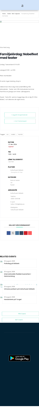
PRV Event (22, 314)
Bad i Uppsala (12, 351)
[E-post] (30, 233)
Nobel (13, 134)
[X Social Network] (13, 233)
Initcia (28, 346)
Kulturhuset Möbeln (17, 210)
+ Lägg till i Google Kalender (19, 115)
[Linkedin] (17, 233)
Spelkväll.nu (25, 351)
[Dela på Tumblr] (21, 233)
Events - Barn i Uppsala (13, 13)
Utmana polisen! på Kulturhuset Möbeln (19, 289)
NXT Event (19, 320)
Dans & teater (15, 180)
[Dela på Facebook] (9, 233)
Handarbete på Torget (13, 299)
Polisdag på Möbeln (11, 263)
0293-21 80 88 (15, 199)
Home (3, 13)
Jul (7, 134)
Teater (20, 134)
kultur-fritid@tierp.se (17, 204)
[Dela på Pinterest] (26, 233)
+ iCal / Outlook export (20, 121)
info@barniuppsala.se (12, 401)
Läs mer (11, 162)
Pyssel (12, 185)
